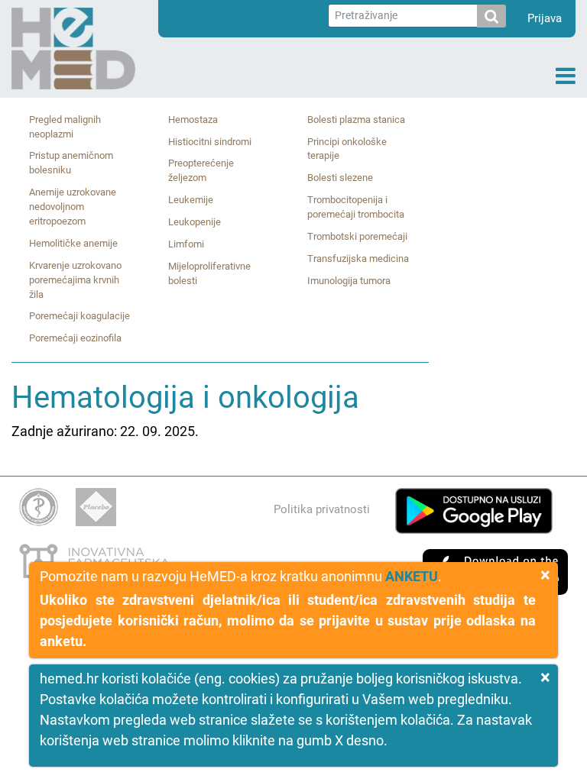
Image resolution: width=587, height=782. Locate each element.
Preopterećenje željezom (201, 170)
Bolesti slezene (340, 177)
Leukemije (190, 199)
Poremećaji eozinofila (75, 338)
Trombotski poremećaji (357, 236)
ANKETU (411, 576)
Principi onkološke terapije (347, 149)
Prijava (544, 18)
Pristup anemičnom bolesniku (71, 163)
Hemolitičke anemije (73, 243)
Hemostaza (193, 119)
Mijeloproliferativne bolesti (209, 273)
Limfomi (186, 244)
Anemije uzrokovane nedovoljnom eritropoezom (72, 206)
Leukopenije (194, 222)
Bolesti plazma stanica (356, 119)
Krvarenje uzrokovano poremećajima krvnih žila (75, 280)
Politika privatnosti (322, 509)
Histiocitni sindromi (209, 141)
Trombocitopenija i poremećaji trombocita (355, 207)
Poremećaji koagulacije (79, 316)
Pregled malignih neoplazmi (65, 127)
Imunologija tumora (349, 280)
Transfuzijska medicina (358, 258)
